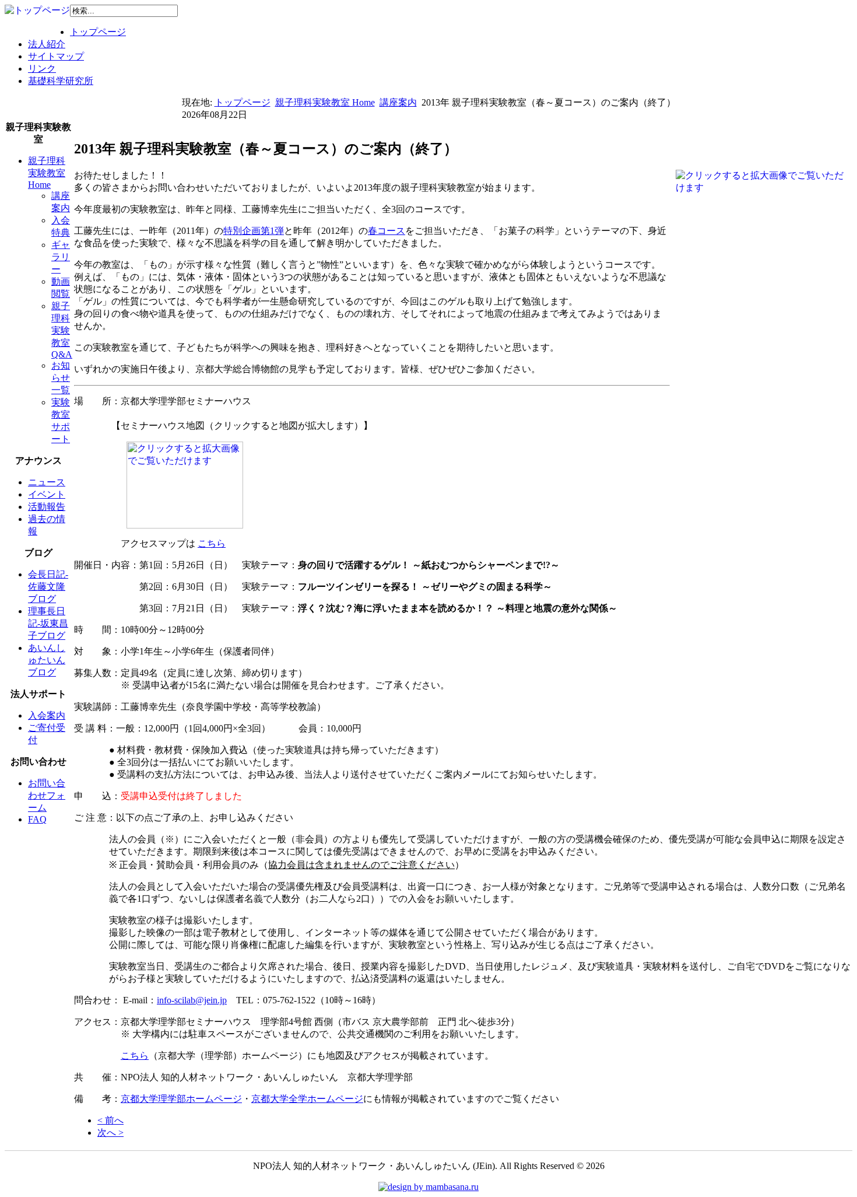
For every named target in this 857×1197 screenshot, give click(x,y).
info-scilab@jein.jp (192, 1000)
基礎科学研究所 (60, 81)
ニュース (46, 482)
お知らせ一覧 (60, 377)
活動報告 (46, 507)
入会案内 (46, 715)
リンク (42, 69)
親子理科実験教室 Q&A (61, 330)
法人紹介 (46, 44)
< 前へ (110, 1120)
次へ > (110, 1133)
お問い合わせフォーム (46, 795)
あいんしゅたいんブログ (46, 660)
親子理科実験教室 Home (325, 102)
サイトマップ (56, 56)
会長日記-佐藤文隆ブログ (48, 586)
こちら (212, 543)
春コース (386, 231)
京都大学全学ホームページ (307, 1099)
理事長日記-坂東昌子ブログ (48, 623)
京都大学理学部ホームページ (181, 1099)
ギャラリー (60, 257)
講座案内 (398, 102)
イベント (46, 494)
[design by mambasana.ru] (428, 1187)
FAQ (37, 819)
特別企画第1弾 (253, 231)
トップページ (98, 32)
